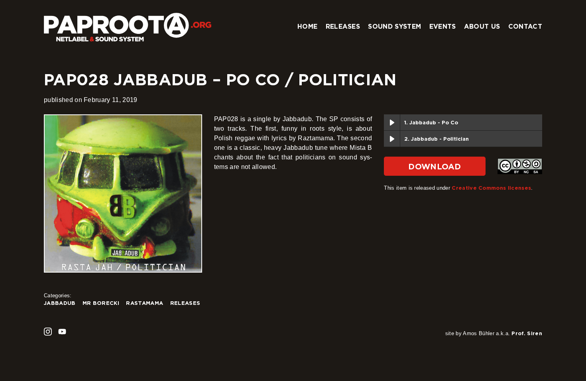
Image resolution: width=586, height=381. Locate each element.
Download (434, 166)
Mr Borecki (101, 303)
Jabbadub (60, 303)
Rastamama (144, 303)
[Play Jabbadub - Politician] (392, 139)
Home (307, 26)
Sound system (394, 26)
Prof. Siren (526, 333)
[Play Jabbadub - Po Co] (392, 122)
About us (482, 26)
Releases (343, 26)
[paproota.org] (127, 24)
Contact (525, 26)
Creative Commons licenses (491, 187)
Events (442, 26)
